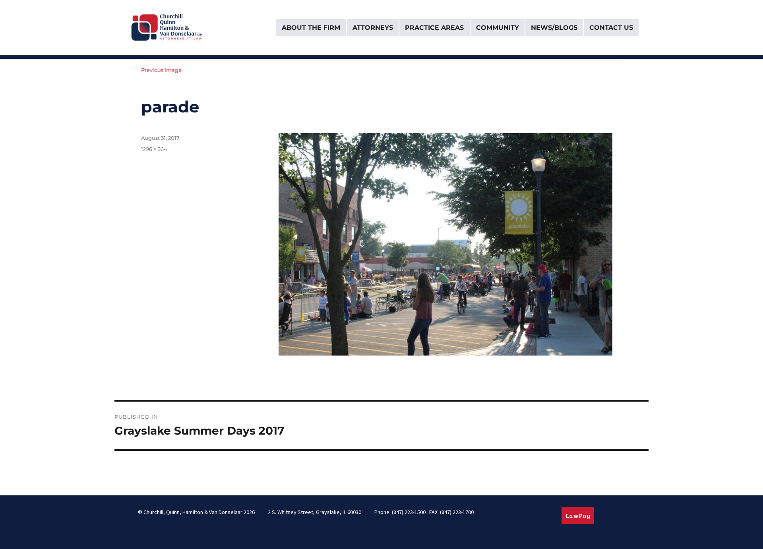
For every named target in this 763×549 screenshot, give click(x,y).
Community (497, 27)
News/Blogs (554, 27)
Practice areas (434, 27)
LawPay (577, 515)
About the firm (311, 27)
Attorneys (372, 27)
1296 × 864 (154, 149)
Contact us (611, 27)
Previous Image (161, 70)
